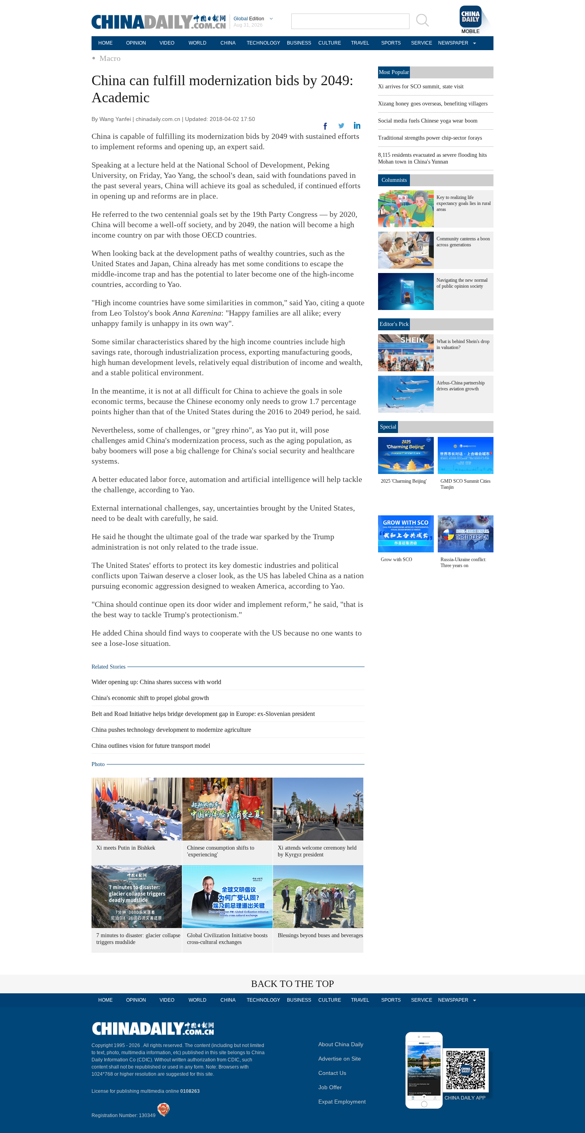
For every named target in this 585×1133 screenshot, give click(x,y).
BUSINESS (299, 43)
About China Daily (340, 1044)
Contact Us (332, 1073)
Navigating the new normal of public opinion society (462, 283)
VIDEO (167, 43)
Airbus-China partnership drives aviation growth (461, 386)
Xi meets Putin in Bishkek (125, 848)
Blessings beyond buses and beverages (320, 935)
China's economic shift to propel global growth (150, 697)
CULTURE (329, 43)
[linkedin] (341, 128)
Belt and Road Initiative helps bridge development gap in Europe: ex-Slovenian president (203, 713)
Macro (110, 58)
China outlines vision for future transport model (151, 745)
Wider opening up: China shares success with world (156, 682)
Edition (249, 18)
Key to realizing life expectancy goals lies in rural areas (464, 203)
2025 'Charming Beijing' (404, 481)
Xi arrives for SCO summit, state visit (421, 87)
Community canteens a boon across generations (463, 242)
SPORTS (391, 43)
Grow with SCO (396, 559)
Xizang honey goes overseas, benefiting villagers (433, 104)
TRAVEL (360, 43)
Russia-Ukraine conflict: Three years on (463, 562)
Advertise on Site (339, 1058)
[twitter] (357, 127)
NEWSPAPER (452, 43)
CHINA (228, 43)
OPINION (136, 43)
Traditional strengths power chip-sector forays (430, 138)
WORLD (198, 43)
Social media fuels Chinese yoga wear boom (428, 121)
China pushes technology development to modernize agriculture (171, 729)
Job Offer (330, 1087)
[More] (325, 129)
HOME (105, 43)
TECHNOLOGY (263, 43)
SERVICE (421, 43)
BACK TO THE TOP (292, 984)
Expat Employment (342, 1101)
